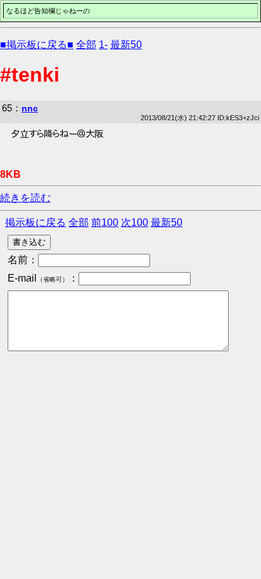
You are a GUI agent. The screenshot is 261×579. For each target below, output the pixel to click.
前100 (104, 222)
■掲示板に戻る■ (36, 44)
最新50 (126, 44)
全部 (86, 44)
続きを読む (25, 197)
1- (103, 44)
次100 (134, 222)
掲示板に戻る (35, 222)
